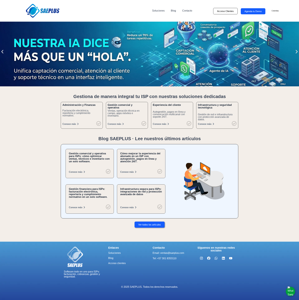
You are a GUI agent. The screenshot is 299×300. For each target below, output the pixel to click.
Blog (173, 10)
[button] (2, 51)
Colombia (275, 11)
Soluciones (158, 10)
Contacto (187, 10)
